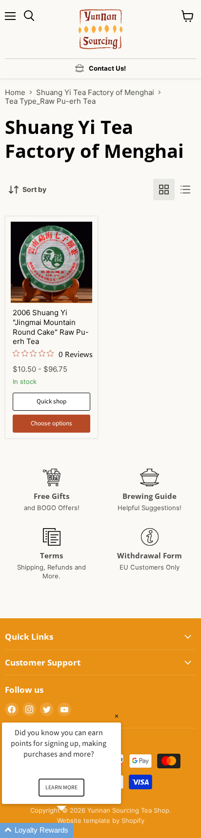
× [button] (117, 716)
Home (15, 92)
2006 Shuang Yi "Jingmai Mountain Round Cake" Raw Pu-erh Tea (51, 327)
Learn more (61, 787)
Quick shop (51, 401)
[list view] (185, 189)
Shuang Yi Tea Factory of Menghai (95, 92)
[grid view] (164, 189)
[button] (73, 830)
